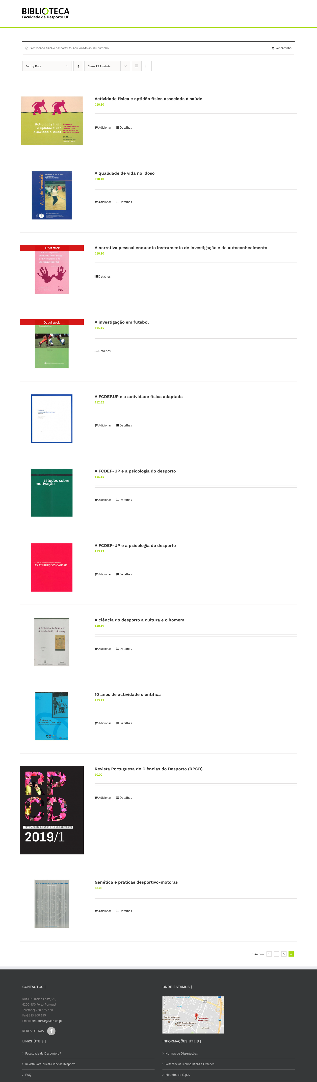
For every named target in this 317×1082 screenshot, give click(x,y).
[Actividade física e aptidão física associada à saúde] (52, 120)
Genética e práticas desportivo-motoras (136, 882)
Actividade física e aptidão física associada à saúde (148, 98)
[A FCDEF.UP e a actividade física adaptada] (52, 418)
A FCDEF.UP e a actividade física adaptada (139, 396)
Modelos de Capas (177, 1075)
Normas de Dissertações (181, 1053)
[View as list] (146, 66)
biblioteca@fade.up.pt (46, 1021)
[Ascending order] (78, 66)
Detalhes (126, 127)
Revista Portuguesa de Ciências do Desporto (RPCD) (149, 768)
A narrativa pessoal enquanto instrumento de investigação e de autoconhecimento (181, 247)
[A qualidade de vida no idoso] (52, 195)
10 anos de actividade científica (128, 694)
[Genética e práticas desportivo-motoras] (52, 904)
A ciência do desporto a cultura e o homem (139, 619)
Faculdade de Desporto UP (43, 1053)
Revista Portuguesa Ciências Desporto (50, 1064)
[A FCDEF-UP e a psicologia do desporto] (52, 493)
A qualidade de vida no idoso (125, 173)
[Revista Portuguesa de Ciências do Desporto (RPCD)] (52, 810)
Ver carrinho (283, 48)
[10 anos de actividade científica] (52, 716)
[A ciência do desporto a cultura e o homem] (52, 642)
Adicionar (104, 127)
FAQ (28, 1075)
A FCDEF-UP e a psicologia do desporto (135, 471)
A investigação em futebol (122, 322)
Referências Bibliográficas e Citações (189, 1064)
